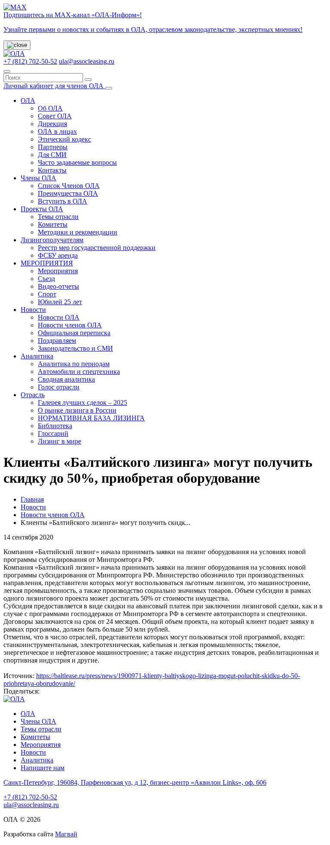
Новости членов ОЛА (70, 325)
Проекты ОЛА (42, 209)
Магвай (66, 834)
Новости (33, 309)
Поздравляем (57, 340)
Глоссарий (53, 433)
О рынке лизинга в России (77, 410)
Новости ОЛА (58, 317)
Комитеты (52, 224)
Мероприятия (58, 270)
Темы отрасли (58, 216)
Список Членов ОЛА (69, 185)
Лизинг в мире (59, 441)
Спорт (47, 294)
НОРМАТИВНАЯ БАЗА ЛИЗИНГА (91, 418)
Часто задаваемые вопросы (77, 162)
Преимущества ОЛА (68, 193)
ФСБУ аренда (58, 255)
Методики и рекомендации (77, 232)
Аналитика (37, 356)
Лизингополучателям (52, 240)
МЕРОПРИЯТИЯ (47, 263)
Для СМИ (52, 154)
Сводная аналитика (66, 379)
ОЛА (28, 100)
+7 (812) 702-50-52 (30, 61)
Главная (32, 499)
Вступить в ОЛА (62, 201)
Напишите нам (42, 767)
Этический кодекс (64, 139)
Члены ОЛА (38, 178)
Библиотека (55, 425)
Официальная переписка (74, 332)
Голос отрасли (58, 387)
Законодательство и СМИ (75, 348)
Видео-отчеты (58, 286)
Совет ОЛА (55, 116)
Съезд (46, 278)
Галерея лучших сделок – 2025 (82, 402)
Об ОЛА (50, 108)
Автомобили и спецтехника (79, 371)
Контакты (52, 170)
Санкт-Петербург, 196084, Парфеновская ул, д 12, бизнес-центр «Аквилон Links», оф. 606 (134, 782)
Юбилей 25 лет (60, 301)
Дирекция (52, 123)
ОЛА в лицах (57, 131)
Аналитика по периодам (74, 363)
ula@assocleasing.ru (86, 61)
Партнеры (52, 147)
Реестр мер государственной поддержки (97, 247)
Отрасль (33, 394)
